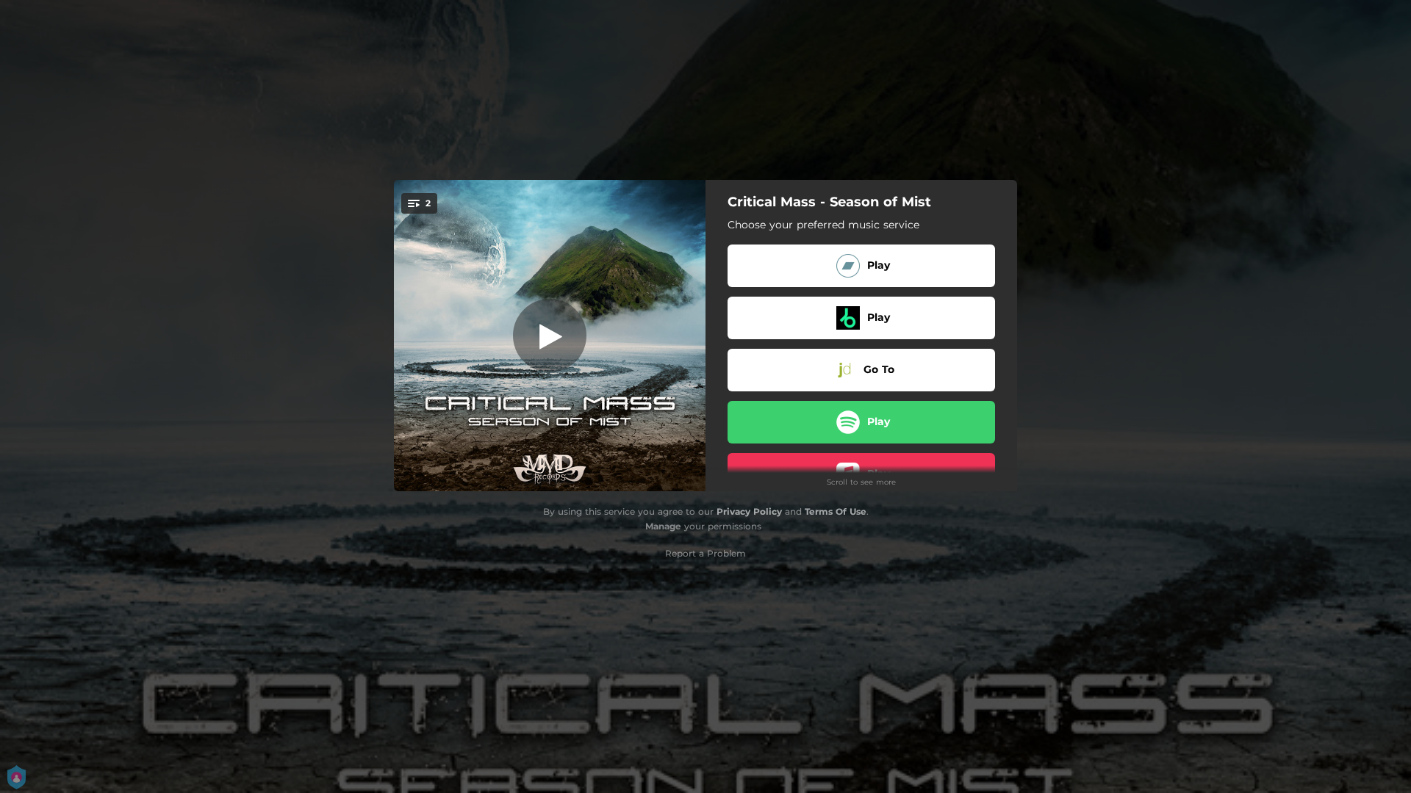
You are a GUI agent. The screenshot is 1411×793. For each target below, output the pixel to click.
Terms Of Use (835, 511)
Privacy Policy (749, 511)
